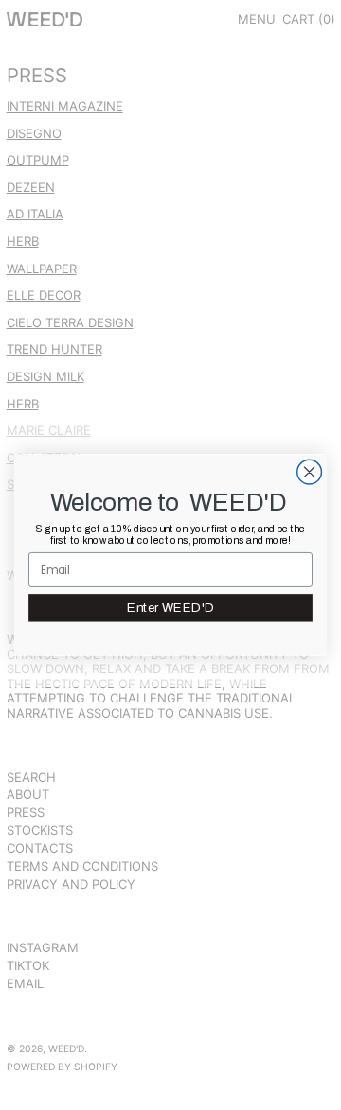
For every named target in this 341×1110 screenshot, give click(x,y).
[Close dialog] (309, 472)
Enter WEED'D (170, 607)
